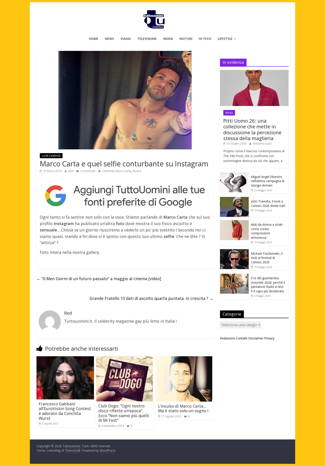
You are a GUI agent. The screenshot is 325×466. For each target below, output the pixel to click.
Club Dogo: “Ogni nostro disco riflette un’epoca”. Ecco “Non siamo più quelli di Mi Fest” (123, 413)
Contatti (241, 338)
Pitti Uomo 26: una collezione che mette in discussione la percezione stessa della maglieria (252, 129)
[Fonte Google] (125, 196)
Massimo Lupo (262, 143)
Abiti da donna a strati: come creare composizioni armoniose (267, 231)
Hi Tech (205, 39)
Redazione (227, 338)
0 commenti (87, 171)
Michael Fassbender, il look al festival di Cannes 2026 (267, 257)
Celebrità (108, 171)
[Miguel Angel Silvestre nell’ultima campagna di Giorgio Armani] (234, 175)
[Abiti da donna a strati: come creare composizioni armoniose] (234, 222)
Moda (168, 39)
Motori (186, 39)
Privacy (269, 338)
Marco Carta (123, 171)
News (109, 39)
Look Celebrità (51, 156)
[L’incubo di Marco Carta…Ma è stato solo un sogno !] (184, 358)
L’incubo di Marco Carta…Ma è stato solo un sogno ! (183, 408)
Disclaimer (255, 338)
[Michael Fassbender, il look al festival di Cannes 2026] (234, 251)
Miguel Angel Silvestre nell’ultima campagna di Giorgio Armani (267, 181)
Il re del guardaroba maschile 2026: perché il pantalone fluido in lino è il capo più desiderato (268, 284)
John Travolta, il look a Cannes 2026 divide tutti (268, 203)
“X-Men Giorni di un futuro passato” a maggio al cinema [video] (98, 278)
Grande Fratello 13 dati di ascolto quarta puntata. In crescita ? (151, 298)
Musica (137, 171)
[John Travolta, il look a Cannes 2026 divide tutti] (234, 199)
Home (93, 39)
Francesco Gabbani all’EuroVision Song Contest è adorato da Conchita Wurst (65, 411)
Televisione (147, 39)
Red (71, 171)
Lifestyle (225, 39)
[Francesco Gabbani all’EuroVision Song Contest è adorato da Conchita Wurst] (65, 358)
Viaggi (125, 39)
